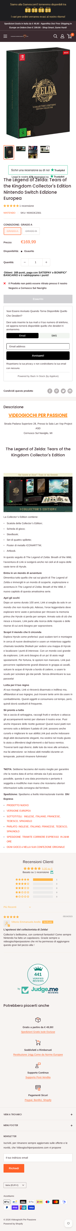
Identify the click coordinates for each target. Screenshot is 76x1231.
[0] (69, 36)
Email (22, 335)
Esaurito (38, 298)
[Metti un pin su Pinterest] (56, 390)
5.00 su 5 (47, 868)
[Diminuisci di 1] (24, 262)
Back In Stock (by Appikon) (44, 376)
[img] (11, 916)
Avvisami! (38, 355)
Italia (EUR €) (11, 1185)
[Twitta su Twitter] (63, 390)
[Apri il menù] (5, 36)
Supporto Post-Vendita (38, 1077)
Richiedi (14, 1168)
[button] (11, 205)
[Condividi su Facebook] (49, 390)
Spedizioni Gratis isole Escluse (38, 1031)
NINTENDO (9, 212)
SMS (54, 335)
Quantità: (9, 262)
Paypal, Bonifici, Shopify (38, 1100)
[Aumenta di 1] (46, 262)
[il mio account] (62, 36)
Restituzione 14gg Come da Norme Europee (38, 1054)
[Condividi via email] (70, 390)
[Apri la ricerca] (55, 36)
